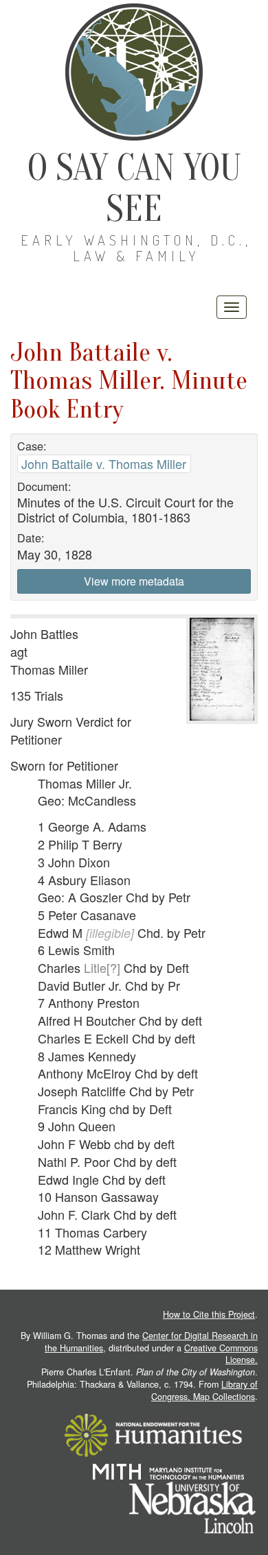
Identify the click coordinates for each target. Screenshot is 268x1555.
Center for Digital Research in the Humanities (151, 1341)
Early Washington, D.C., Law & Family (136, 248)
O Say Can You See (134, 188)
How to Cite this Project (209, 1314)
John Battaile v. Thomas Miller (103, 463)
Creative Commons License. (221, 1354)
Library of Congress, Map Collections (204, 1390)
